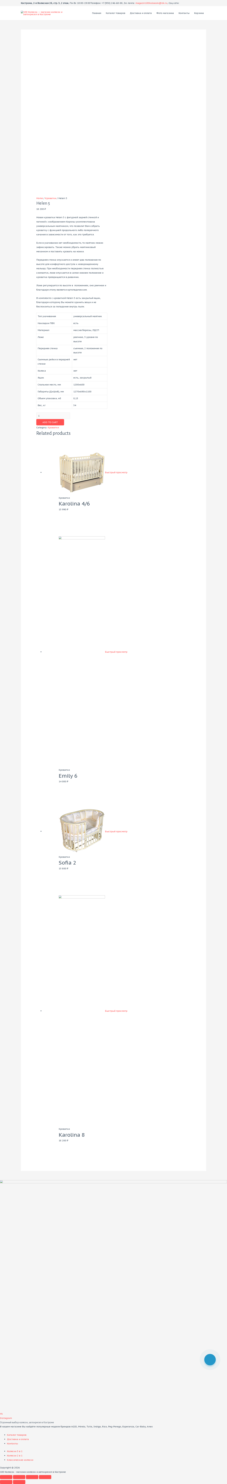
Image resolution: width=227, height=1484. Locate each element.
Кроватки (50, 198)
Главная (96, 13)
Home (39, 198)
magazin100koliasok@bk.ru (151, 3)
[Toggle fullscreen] (32, 1477)
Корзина (199, 13)
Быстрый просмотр (116, 472)
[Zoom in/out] (45, 1477)
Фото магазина (165, 13)
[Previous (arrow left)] (6, 1482)
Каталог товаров (115, 13)
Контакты (184, 13)
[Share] (19, 1477)
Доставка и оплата (141, 13)
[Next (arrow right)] (19, 1482)
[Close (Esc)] (6, 1477)
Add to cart (50, 422)
